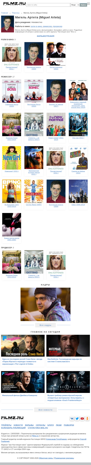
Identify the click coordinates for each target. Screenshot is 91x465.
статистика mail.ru (38, 428)
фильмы (29, 425)
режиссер (47, 26)
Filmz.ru (35, 436)
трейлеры (6, 425)
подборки (69, 425)
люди (59, 425)
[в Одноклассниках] (87, 419)
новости (18, 425)
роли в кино (36, 26)
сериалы (40, 425)
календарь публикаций (13, 428)
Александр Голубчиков (56, 439)
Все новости (45, 410)
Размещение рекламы (64, 458)
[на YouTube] (82, 419)
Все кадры (45, 325)
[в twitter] (77, 419)
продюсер (57, 26)
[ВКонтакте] (72, 419)
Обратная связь (46, 458)
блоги (50, 425)
